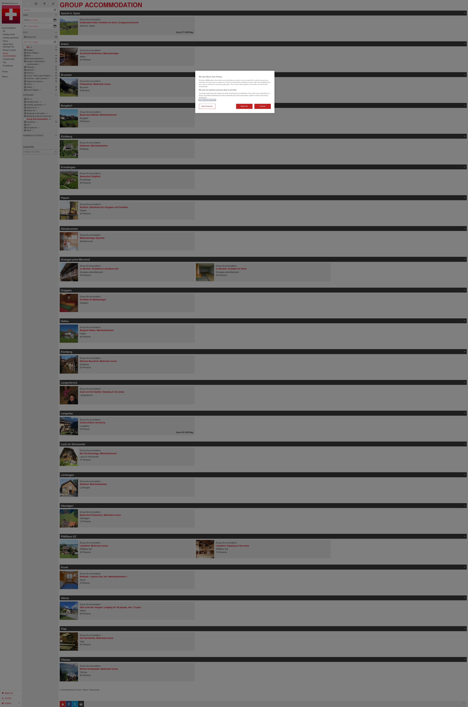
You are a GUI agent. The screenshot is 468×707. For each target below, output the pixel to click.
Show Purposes (207, 106)
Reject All (244, 106)
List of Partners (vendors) (207, 100)
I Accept (263, 106)
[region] (234, 92)
